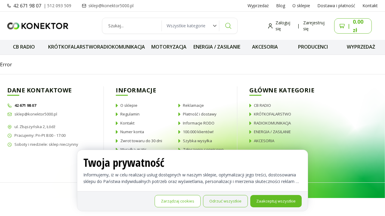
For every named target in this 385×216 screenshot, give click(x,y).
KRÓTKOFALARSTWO (72, 47)
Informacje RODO (198, 123)
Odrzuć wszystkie (225, 201)
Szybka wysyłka (197, 140)
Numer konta (132, 131)
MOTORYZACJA (168, 47)
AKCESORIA (265, 47)
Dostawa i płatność (336, 5)
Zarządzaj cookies (177, 201)
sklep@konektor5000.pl (35, 114)
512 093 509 (59, 5)
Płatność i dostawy (200, 114)
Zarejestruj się (314, 26)
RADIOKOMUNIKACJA (121, 47)
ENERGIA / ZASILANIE (216, 47)
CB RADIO (24, 47)
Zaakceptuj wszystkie (276, 201)
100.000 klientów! (198, 131)
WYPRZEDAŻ (361, 47)
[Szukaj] (228, 26)
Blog (280, 5)
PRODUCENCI (313, 47)
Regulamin (130, 114)
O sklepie (301, 5)
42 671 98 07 (27, 5)
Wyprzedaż (258, 5)
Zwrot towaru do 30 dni (141, 140)
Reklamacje (193, 105)
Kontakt (370, 5)
